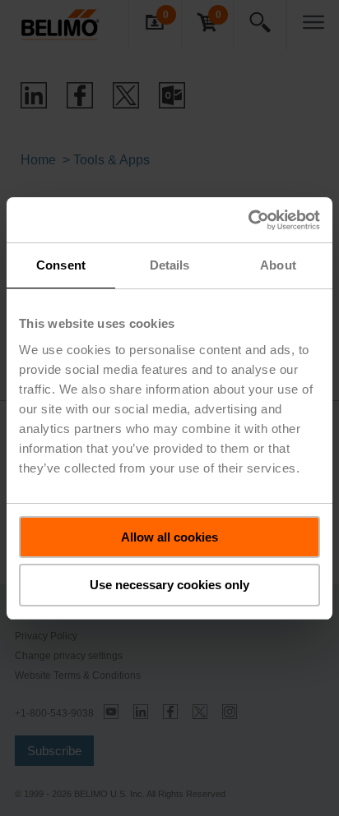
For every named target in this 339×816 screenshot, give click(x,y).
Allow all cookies (169, 537)
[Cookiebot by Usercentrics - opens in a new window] (248, 220)
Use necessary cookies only (169, 585)
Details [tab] (170, 265)
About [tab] (278, 265)
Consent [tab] (61, 265)
